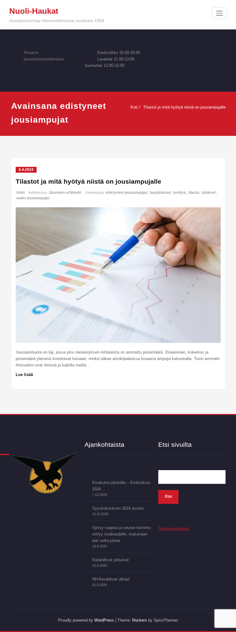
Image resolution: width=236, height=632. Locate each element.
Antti (20, 192)
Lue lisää (24, 374)
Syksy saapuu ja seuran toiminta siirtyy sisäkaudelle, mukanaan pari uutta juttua (121, 534)
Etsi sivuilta (175, 444)
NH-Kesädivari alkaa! (111, 579)
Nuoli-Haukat (33, 11)
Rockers (139, 620)
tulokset (209, 192)
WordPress (104, 620)
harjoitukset (160, 192)
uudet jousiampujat (32, 198)
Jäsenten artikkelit (65, 192)
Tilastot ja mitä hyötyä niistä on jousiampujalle (184, 107)
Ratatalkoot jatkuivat (110, 559)
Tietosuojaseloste (174, 528)
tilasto (193, 192)
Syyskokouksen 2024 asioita (118, 508)
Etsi (168, 496)
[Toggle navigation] (219, 13)
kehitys (179, 192)
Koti (134, 107)
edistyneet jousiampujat (126, 192)
